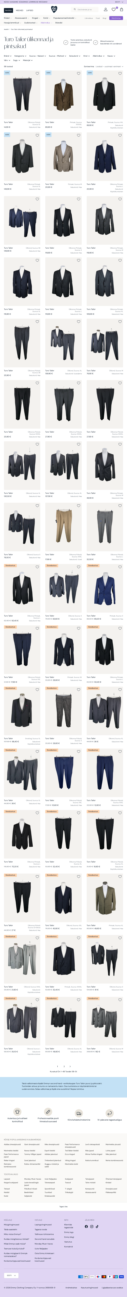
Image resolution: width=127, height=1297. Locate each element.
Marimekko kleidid (11, 1150)
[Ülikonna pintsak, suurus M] (105, 220)
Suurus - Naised (36, 56)
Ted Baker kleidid (72, 1150)
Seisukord (73, 56)
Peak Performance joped (11, 1155)
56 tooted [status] (8, 66)
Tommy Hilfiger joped (32, 1154)
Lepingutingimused (43, 1224)
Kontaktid (68, 1246)
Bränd (6, 56)
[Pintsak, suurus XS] (63, 649)
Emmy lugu (69, 1232)
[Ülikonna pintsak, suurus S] (63, 220)
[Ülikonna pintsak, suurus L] (105, 156)
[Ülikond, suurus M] (105, 343)
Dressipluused (111, 1189)
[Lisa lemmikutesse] (37, 73)
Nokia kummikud (91, 1160)
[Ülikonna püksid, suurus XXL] (22, 649)
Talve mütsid (90, 1182)
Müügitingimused (11, 1224)
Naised (8, 10)
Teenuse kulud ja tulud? (14, 1248)
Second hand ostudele (44, 1239)
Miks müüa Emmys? (12, 1234)
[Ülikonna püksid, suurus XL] (22, 94)
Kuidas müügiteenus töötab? (16, 1239)
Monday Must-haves (32, 1179)
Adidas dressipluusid (12, 1144)
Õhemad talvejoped (114, 1179)
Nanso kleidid (29, 1150)
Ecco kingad (70, 1154)
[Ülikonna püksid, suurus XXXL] (63, 527)
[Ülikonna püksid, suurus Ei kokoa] (22, 898)
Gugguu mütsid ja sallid (52, 1165)
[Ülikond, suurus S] (22, 527)
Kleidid (6, 1192)
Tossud (68, 1182)
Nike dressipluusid (52, 1144)
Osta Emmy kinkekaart (44, 1253)
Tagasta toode (41, 1229)
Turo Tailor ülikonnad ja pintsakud (21, 29)
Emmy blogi (69, 1237)
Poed (98, 18)
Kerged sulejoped (11, 1182)
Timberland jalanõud (53, 1160)
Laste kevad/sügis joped (31, 1183)
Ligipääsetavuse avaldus (112, 1287)
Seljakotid (28, 1196)
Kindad (108, 1182)
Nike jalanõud (111, 1154)
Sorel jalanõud (30, 1160)
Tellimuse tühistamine (44, 1234)
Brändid (58, 23)
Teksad (7, 1189)
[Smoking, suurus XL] (22, 711)
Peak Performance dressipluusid (72, 1145)
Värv (6, 60)
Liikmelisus (89, 18)
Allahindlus (97, 56)
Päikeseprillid (111, 1192)
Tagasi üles (63, 1207)
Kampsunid (89, 1189)
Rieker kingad (9, 1160)
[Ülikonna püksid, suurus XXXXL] (22, 404)
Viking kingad (70, 1160)
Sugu (15, 60)
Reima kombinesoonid (114, 1160)
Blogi (104, 18)
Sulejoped (69, 1179)
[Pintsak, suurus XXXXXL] (63, 94)
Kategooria (19, 56)
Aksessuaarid (90, 1192)
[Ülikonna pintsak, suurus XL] (22, 156)
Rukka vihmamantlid (32, 1164)
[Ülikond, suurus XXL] (63, 898)
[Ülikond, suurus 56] (22, 220)
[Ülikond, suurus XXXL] (22, 959)
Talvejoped (89, 1179)
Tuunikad (48, 1192)
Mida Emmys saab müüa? (15, 1244)
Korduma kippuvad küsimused (17, 1261)
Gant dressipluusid (31, 1144)
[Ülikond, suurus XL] (63, 343)
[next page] (70, 1066)
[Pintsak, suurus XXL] (105, 94)
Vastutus (68, 1242)
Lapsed (29, 10)
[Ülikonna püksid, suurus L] (105, 527)
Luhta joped (110, 1150)
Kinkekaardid (50, 1196)
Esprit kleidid (50, 1150)
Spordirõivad (50, 1189)
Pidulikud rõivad (30, 1189)
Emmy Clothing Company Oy (23, 1287)
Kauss (110, 56)
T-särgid (68, 1189)
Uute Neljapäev (51, 1179)
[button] (121, 9)
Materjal (26, 60)
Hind (85, 56)
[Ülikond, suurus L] (22, 1021)
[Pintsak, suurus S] (105, 588)
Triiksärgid (69, 1192)
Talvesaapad (50, 1182)
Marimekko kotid (71, 1164)
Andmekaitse (71, 1287)
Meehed (19, 10)
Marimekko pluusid (113, 1144)
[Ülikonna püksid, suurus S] (63, 711)
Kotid (6, 1196)
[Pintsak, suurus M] (63, 156)
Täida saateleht (10, 1229)
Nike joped (89, 1150)
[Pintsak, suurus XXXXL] (63, 959)
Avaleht (6, 29)
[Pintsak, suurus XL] (105, 898)
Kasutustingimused (89, 1287)
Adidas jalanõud (51, 1154)
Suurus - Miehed (56, 56)
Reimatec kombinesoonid (10, 1165)
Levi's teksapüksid (92, 1144)
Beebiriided (28, 1192)
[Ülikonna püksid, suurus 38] (22, 343)
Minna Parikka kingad (93, 1154)
